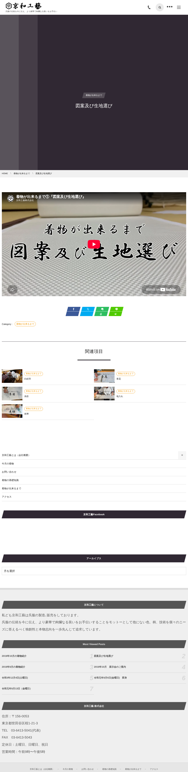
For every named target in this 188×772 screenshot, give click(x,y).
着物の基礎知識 (10, 480)
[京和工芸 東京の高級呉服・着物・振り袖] (24, 6)
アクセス (7, 496)
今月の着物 (8, 463)
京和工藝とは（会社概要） (16, 455)
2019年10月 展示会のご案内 (110, 666)
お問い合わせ (9, 471)
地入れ (119, 396)
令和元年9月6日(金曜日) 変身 (110, 677)
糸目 (26, 396)
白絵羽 (27, 379)
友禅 (26, 414)
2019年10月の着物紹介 (14, 656)
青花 (118, 379)
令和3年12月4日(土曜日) (15, 677)
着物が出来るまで (25, 324)
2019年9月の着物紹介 (13, 666)
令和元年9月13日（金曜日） (17, 688)
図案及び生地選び (103, 656)
